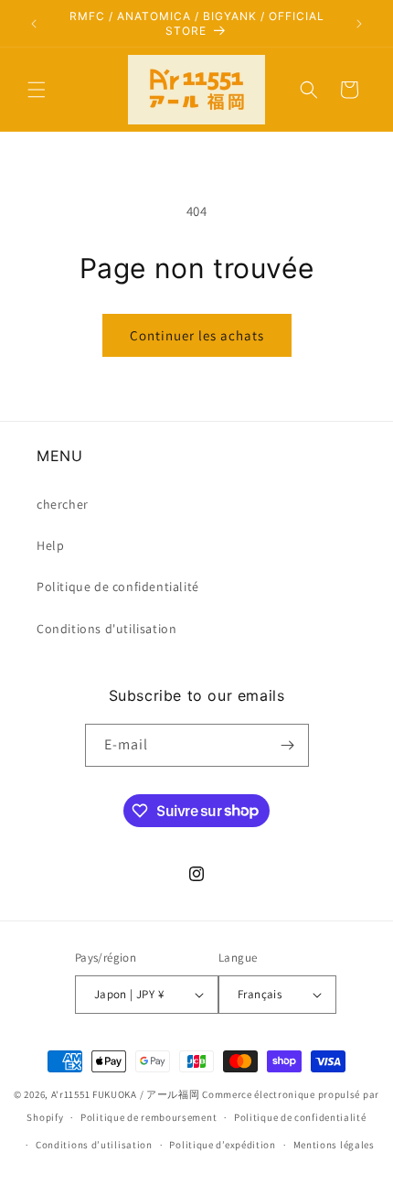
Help (50, 545)
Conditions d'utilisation (106, 628)
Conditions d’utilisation (94, 1144)
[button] (36, 90)
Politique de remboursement (148, 1117)
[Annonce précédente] (34, 24)
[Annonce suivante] (359, 24)
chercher (63, 504)
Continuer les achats (197, 335)
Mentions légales (334, 1144)
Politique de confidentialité (118, 586)
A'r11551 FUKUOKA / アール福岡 (125, 1094)
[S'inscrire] (288, 745)
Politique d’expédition (222, 1144)
